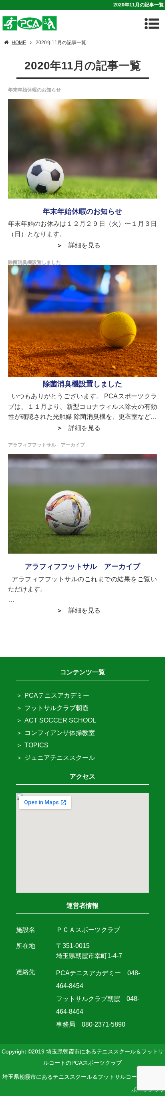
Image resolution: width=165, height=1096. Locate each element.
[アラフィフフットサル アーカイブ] (82, 504)
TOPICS (36, 745)
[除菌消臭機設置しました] (82, 321)
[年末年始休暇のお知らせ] (82, 149)
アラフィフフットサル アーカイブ (82, 566)
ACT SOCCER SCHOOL (60, 720)
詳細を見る (84, 245)
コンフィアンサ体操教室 (59, 732)
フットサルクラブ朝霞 (56, 707)
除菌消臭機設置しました (82, 384)
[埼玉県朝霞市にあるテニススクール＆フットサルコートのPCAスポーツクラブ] (29, 22)
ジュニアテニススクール (59, 757)
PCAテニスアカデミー (56, 695)
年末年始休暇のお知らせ (82, 211)
